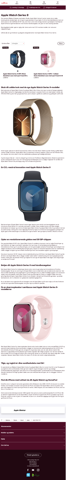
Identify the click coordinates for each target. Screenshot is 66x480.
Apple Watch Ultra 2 (37, 367)
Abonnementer (6, 426)
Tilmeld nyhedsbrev (33, 455)
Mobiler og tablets (7, 433)
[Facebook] (28, 471)
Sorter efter (6, 43)
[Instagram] (38, 471)
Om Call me (5, 445)
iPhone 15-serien (28, 387)
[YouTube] (33, 471)
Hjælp (3, 439)
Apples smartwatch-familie (22, 18)
